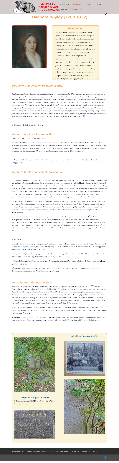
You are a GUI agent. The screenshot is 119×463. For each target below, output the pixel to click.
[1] (82, 151)
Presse (88, 4)
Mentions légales (18, 451)
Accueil (50, 4)
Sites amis (86, 451)
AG (81, 9)
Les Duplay (76, 4)
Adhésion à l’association (59, 451)
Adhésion (73, 9)
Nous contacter (61, 9)
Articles (50, 9)
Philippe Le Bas (61, 4)
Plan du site (75, 451)
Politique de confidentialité (37, 451)
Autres (98, 4)
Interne (95, 451)
